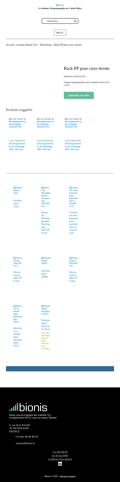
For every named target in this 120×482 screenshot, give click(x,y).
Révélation (46, 44)
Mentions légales (68, 476)
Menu (60, 32)
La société (60, 452)
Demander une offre (79, 95)
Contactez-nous (60, 459)
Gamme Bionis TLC (27, 44)
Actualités (60, 455)
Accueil (10, 44)
